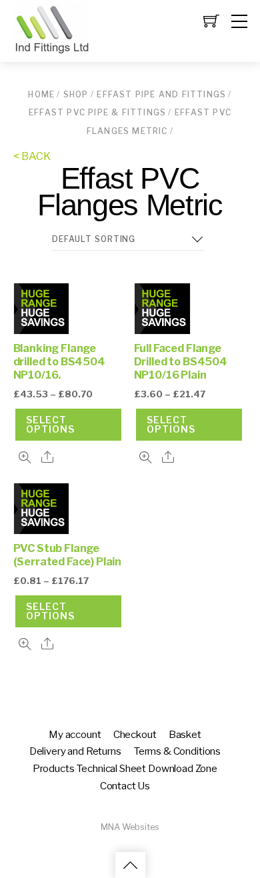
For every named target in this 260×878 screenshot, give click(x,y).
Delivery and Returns (75, 751)
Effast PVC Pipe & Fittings (97, 112)
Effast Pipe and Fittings (161, 94)
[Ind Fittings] (51, 50)
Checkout (135, 734)
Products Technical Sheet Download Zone (125, 768)
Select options (50, 424)
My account (75, 734)
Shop (76, 94)
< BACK (32, 156)
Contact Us (125, 785)
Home (41, 94)
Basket (185, 734)
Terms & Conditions (177, 751)
